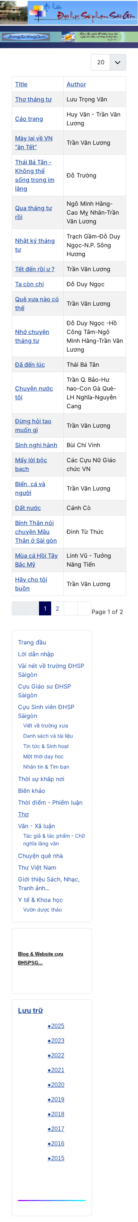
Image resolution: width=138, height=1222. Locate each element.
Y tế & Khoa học (40, 899)
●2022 (55, 1055)
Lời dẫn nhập (36, 654)
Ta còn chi (29, 284)
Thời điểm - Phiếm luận (50, 802)
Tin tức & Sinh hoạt (46, 746)
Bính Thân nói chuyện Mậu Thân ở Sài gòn (36, 531)
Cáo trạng (29, 118)
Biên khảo (31, 790)
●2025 (55, 1026)
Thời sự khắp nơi (41, 779)
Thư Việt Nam (37, 867)
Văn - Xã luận (36, 826)
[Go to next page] (71, 608)
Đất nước (28, 507)
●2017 (55, 1129)
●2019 (55, 1099)
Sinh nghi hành (36, 445)
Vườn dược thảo (42, 909)
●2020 (55, 1085)
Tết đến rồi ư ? (34, 269)
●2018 (55, 1114)
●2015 (55, 1158)
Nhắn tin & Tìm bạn (46, 766)
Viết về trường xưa (45, 725)
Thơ (23, 814)
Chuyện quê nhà (40, 855)
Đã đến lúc (30, 364)
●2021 (55, 1070)
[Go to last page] (84, 608)
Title (21, 84)
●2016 (55, 1143)
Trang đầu (32, 642)
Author (76, 84)
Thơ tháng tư (33, 99)
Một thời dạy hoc (43, 756)
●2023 (55, 1041)
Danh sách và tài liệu (48, 736)
